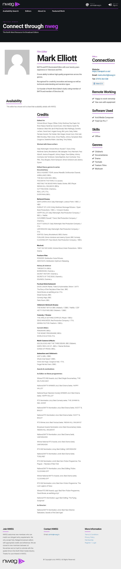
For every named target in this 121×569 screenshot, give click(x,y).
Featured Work (58, 11)
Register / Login (90, 543)
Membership (89, 540)
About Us (42, 11)
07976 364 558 (102, 79)
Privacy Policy (90, 537)
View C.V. (99, 84)
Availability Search (11, 11)
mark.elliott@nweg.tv (106, 75)
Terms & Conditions (91, 534)
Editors (28, 11)
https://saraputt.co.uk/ (101, 71)
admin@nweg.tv (54, 534)
